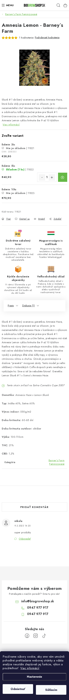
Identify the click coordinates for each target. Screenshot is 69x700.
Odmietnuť (18, 689)
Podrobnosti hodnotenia (47, 37)
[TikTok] (44, 636)
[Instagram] (35, 636)
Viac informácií (29, 668)
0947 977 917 (37, 607)
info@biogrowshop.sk (37, 601)
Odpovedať (25, 539)
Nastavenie (34, 677)
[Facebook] (27, 636)
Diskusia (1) (28, 305)
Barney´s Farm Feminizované (57, 462)
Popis (11, 305)
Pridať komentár (34, 507)
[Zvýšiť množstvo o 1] (52, 177)
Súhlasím (51, 690)
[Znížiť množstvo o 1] (42, 177)
